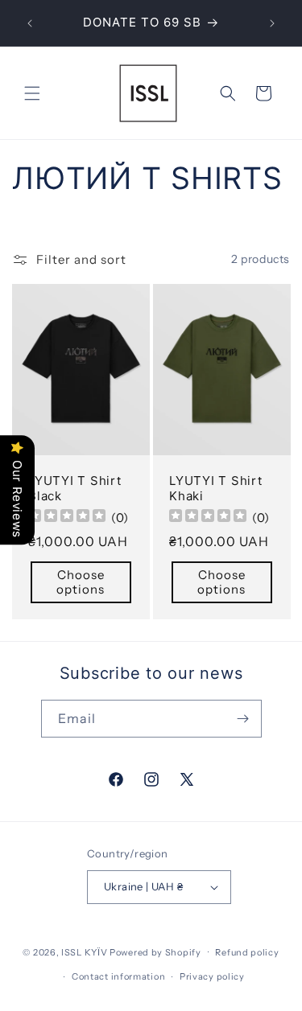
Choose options (80, 582)
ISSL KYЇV (84, 951)
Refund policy (247, 952)
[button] (32, 93)
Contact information (118, 976)
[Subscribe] (243, 719)
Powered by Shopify (155, 951)
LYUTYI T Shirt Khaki (216, 488)
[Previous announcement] (30, 23)
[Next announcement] (272, 23)
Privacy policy (212, 976)
